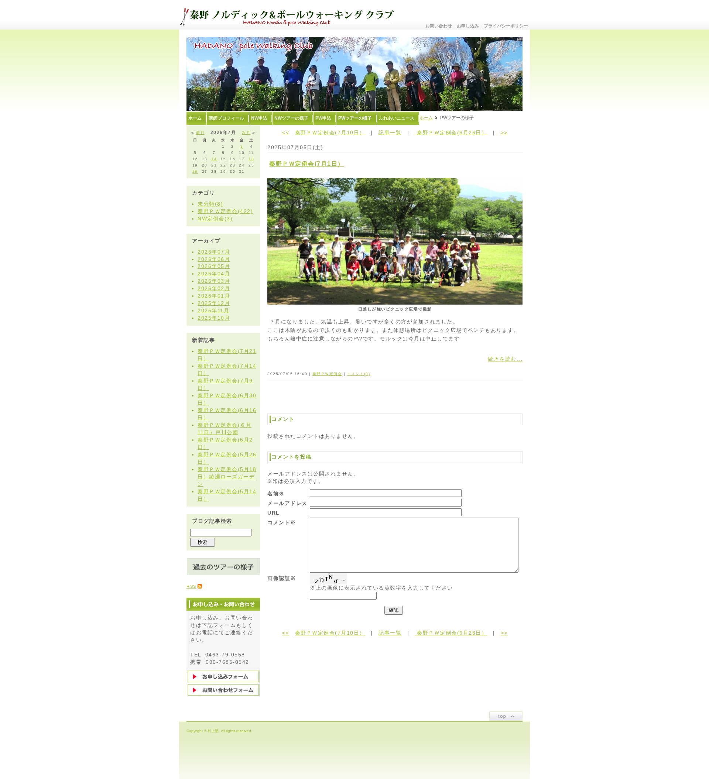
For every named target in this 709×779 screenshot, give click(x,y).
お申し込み (468, 25)
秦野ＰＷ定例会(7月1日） (306, 164)
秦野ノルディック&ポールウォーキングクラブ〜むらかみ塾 (290, 15)
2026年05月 (214, 266)
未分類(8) (210, 204)
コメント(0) (358, 374)
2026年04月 (214, 274)
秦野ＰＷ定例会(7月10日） (330, 132)
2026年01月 (214, 296)
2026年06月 (214, 259)
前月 (200, 133)
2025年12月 (214, 303)
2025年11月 (213, 310)
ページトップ (506, 716)
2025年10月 (214, 318)
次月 (246, 133)
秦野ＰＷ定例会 (327, 374)
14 (214, 159)
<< (285, 132)
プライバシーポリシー (506, 25)
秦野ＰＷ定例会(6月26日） (451, 132)
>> (504, 132)
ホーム (426, 117)
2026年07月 (214, 252)
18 (251, 159)
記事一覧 (390, 132)
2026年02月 (214, 288)
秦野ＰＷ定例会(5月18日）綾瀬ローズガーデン (227, 476)
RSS (191, 586)
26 (195, 171)
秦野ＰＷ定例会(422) (225, 211)
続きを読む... (505, 359)
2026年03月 (214, 281)
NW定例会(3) (215, 219)
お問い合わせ (438, 25)
